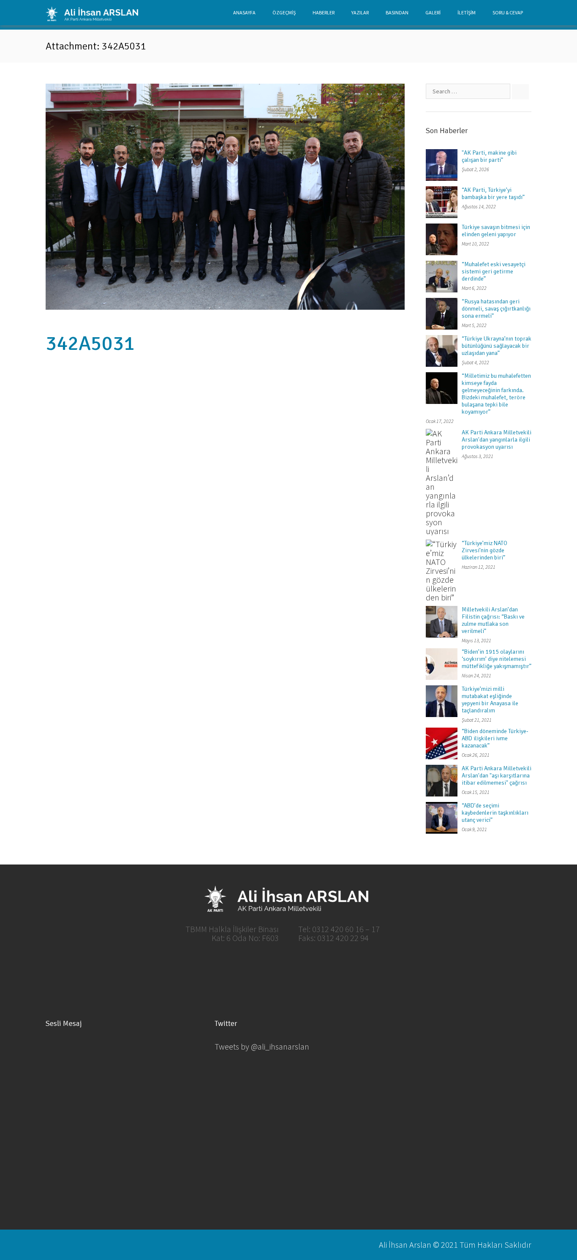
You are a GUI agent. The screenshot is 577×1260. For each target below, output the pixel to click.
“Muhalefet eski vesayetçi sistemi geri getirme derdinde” (493, 271)
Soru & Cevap (508, 12)
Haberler (324, 12)
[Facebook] (245, 965)
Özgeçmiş (284, 12)
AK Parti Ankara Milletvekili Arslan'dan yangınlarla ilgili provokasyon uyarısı (496, 439)
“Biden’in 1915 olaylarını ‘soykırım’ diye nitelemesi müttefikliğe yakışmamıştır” (496, 659)
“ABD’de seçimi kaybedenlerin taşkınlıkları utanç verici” (495, 813)
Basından (397, 12)
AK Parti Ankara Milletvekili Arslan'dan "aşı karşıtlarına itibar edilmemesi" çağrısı (496, 775)
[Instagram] (331, 965)
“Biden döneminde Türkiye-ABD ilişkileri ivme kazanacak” (495, 738)
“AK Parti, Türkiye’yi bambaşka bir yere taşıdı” (493, 193)
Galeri (433, 12)
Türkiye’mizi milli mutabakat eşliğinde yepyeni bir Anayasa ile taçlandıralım (490, 699)
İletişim (466, 12)
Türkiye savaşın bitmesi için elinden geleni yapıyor (496, 231)
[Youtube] (303, 965)
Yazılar (360, 12)
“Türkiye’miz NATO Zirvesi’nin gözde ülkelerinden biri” (484, 550)
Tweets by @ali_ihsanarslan (262, 1046)
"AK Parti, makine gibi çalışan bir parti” (489, 156)
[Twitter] (274, 965)
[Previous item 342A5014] (135, 197)
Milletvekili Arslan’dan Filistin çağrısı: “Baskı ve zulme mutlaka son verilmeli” (493, 620)
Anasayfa (244, 12)
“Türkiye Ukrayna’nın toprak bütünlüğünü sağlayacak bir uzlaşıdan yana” (496, 346)
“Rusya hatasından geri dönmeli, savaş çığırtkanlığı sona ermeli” (496, 308)
